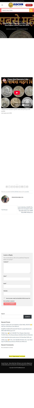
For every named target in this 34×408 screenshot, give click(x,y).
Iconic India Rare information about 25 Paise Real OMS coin (16, 337)
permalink (27, 191)
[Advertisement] (17, 60)
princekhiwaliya (24, 29)
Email (4, 283)
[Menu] (2, 5)
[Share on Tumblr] (24, 187)
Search (3, 313)
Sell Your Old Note (17, 21)
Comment (6, 261)
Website (5, 290)
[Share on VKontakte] (19, 187)
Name (5, 276)
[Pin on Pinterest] (17, 187)
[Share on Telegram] (27, 187)
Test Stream (4, 209)
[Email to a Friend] (14, 187)
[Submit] (31, 10)
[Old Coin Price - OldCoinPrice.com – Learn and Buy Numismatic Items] (15, 5)
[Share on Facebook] (9, 187)
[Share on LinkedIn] (22, 187)
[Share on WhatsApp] (7, 187)
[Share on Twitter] (12, 187)
